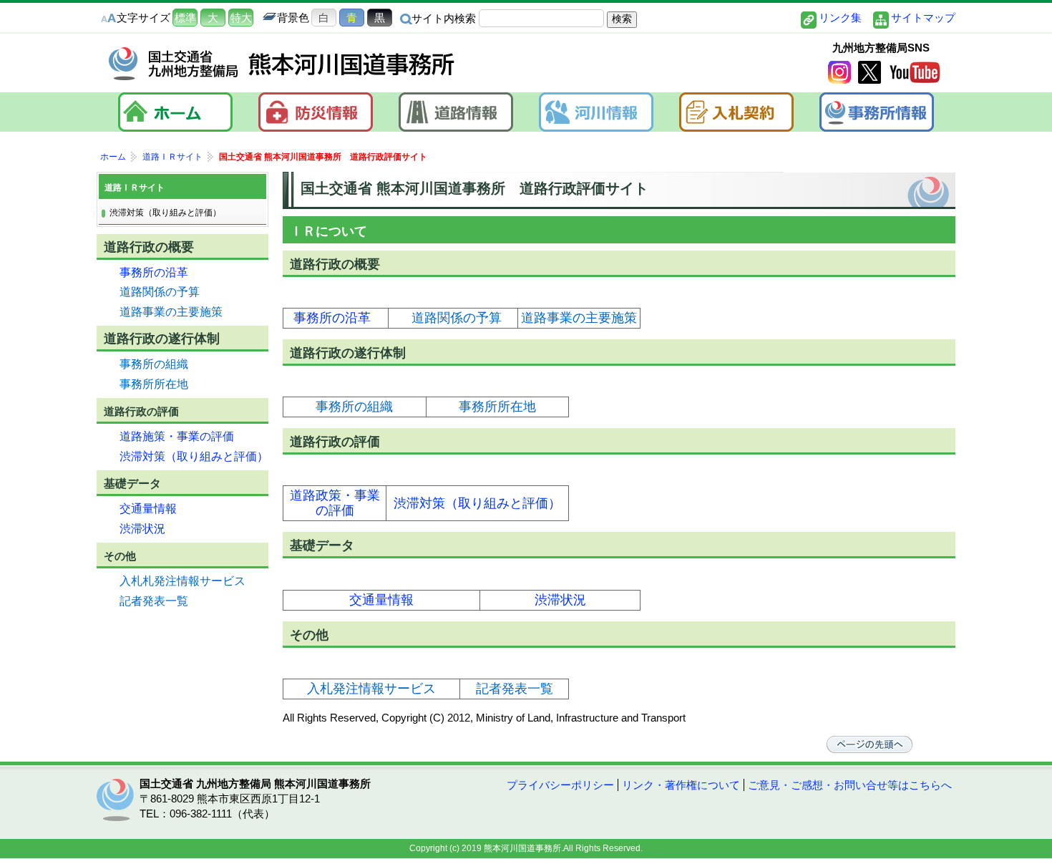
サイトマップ (923, 17)
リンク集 (840, 17)
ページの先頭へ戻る (869, 744)
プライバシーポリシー (560, 785)
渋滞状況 (560, 600)
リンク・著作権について (681, 785)
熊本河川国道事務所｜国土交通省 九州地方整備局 (283, 63)
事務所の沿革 (332, 318)
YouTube (914, 72)
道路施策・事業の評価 (177, 436)
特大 (241, 17)
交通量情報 (381, 600)
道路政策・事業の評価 (335, 503)
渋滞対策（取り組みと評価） (477, 503)
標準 (185, 17)
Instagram (839, 72)
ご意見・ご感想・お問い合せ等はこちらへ (850, 785)
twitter (869, 72)
